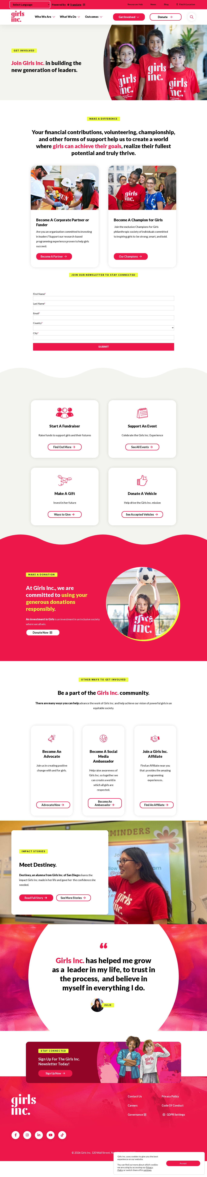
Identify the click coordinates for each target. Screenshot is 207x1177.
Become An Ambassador (103, 803)
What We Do (68, 16)
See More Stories (71, 897)
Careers (133, 1105)
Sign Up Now (53, 1073)
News (153, 4)
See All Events (140, 447)
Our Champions (128, 256)
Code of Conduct (173, 1105)
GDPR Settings (175, 1114)
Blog (166, 4)
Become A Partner (52, 256)
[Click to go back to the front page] (21, 17)
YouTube (50, 1135)
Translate (75, 4)
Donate (163, 17)
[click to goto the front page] (23, 1104)
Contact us (135, 1096)
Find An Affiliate (154, 805)
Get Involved (127, 17)
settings (148, 1170)
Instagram (27, 1135)
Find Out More (62, 447)
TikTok (62, 1135)
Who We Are (43, 16)
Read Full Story (34, 897)
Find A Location (187, 4)
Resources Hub (135, 4)
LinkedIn (39, 1135)
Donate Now (41, 632)
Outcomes (91, 16)
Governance (135, 1114)
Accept (183, 1163)
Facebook (16, 1135)
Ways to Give (62, 514)
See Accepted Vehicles (140, 514)
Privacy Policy (170, 1096)
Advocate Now (51, 805)
